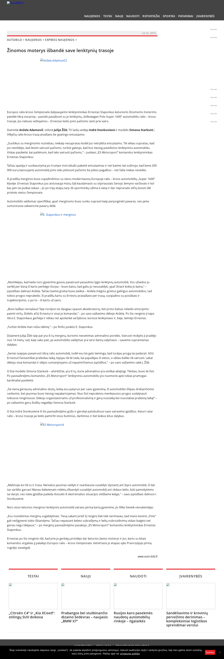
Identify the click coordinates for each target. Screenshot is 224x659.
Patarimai (185, 16)
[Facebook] (209, 9)
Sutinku (210, 652)
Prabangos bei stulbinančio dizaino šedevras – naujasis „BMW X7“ (84, 617)
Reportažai (151, 16)
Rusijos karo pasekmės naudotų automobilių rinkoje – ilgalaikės (133, 617)
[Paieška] (198, 9)
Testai (107, 16)
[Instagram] (214, 9)
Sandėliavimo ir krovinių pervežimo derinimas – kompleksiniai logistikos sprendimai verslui (187, 619)
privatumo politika (129, 653)
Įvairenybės (205, 16)
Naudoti (132, 16)
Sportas (169, 16)
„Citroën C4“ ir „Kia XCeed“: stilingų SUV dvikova (32, 615)
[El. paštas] (204, 9)
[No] (219, 652)
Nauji (119, 16)
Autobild (14, 40)
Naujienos (92, 16)
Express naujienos (59, 40)
